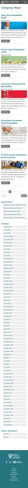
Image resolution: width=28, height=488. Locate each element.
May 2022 (7, 325)
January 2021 (8, 377)
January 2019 (8, 425)
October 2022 (8, 313)
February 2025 (8, 258)
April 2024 (7, 278)
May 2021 (7, 364)
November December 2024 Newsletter (11, 122)
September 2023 (9, 290)
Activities (14, 470)
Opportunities (14, 474)
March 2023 (7, 303)
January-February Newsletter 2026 (14, 217)
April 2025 (7, 255)
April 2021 (7, 367)
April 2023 (7, 300)
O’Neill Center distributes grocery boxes (13, 156)
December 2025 (8, 239)
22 (21, 191)
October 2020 (8, 386)
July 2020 (7, 396)
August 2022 (7, 316)
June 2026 (7, 230)
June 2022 (7, 322)
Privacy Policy (14, 480)
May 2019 (7, 418)
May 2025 (7, 252)
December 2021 (8, 341)
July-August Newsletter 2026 (12, 208)
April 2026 (7, 233)
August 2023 (7, 293)
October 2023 (8, 287)
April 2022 (7, 329)
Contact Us (14, 478)
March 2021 (7, 370)
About (14, 476)
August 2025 (7, 246)
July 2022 (7, 319)
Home (14, 468)
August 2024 (7, 271)
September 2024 (9, 268)
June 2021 (7, 361)
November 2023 (8, 284)
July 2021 (6, 357)
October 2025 (8, 242)
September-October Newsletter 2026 (15, 205)
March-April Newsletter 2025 (13, 51)
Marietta (6, 434)
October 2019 (8, 412)
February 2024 (8, 281)
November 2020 (9, 383)
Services (14, 472)
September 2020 (9, 389)
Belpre (6, 437)
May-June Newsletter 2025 (11, 16)
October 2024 (8, 265)
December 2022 (8, 309)
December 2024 (8, 262)
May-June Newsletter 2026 (12, 211)
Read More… (5, 41)
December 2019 (8, 409)
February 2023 (8, 306)
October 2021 (8, 348)
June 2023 (7, 297)
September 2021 (8, 351)
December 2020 (8, 380)
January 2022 (8, 338)
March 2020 (7, 402)
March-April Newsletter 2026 (12, 214)
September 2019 (8, 415)
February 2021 (8, 373)
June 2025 (7, 249)
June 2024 (7, 274)
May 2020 (7, 399)
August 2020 (8, 393)
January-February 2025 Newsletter (13, 85)
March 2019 (7, 421)
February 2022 (8, 335)
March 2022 (7, 332)
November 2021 (8, 345)
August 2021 (7, 354)
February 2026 (8, 236)
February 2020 (8, 405)
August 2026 (7, 226)
